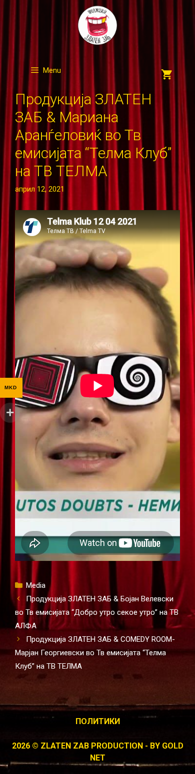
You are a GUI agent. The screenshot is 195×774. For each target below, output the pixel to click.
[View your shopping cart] (166, 75)
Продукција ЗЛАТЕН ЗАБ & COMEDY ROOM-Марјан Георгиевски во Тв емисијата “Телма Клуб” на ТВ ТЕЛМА (95, 653)
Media (36, 585)
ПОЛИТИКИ (98, 721)
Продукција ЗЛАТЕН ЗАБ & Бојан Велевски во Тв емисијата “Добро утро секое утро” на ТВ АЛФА (96, 612)
